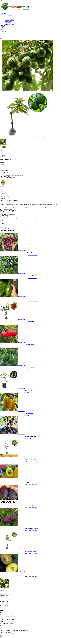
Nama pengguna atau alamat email (7, 614)
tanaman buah (16, 200)
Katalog (3, 25)
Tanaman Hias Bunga (9, 15)
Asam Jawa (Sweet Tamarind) (30, 390)
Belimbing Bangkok (30, 413)
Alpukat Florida (30, 482)
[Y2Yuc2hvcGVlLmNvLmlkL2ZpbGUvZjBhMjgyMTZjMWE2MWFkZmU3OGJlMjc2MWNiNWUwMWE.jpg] (27, 90)
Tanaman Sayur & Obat (9, 20)
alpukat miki (6, 200)
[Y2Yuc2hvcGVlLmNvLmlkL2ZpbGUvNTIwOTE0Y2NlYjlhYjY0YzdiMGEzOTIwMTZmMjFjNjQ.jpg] (25, 137)
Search (15, 31)
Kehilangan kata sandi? (11, 619)
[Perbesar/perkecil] (0, 636)
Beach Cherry (30, 321)
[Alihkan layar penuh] (1, 636)
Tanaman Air (7, 22)
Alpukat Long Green (30, 298)
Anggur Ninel (30, 252)
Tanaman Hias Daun (9, 16)
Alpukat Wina (30, 574)
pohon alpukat (11, 200)
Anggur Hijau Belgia (30, 551)
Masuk (1, 621)
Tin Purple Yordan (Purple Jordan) (30, 528)
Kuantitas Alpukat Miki (5, 168)
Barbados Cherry (30, 344)
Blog (3, 26)
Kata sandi (2, 617)
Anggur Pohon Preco (30, 436)
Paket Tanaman (8, 23)
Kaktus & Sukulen (8, 17)
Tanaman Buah (7, 14)
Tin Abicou (30, 505)
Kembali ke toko (3, 607)
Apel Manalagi (30, 275)
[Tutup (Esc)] (4, 636)
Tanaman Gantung (8, 19)
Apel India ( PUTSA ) (30, 459)
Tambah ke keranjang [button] (22, 250)
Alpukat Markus (30, 367)
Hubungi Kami (5, 27)
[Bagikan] (2, 636)
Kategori (4, 13)
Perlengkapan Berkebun (9, 24)
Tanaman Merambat (8, 21)
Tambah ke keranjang (4, 170)
